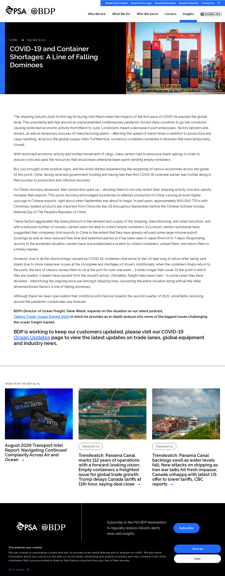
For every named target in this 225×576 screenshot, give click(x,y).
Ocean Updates (32, 337)
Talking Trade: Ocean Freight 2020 (42, 316)
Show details (17, 569)
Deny (197, 558)
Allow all (197, 548)
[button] (96, 14)
